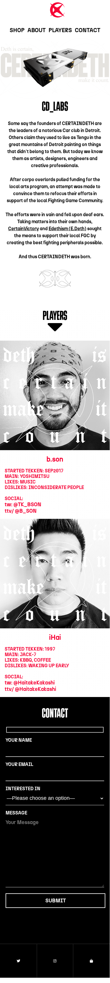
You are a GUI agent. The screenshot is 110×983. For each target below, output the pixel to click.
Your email (19, 764)
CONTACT (87, 30)
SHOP (17, 30)
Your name (19, 740)
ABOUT (37, 30)
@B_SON (26, 511)
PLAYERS (60, 30)
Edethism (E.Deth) (67, 228)
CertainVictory (23, 228)
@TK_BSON (27, 504)
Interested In (23, 788)
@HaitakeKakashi (34, 682)
